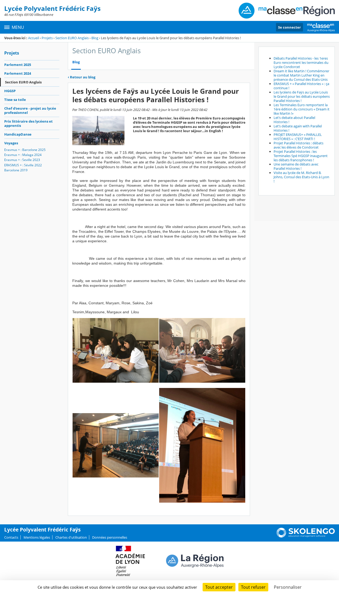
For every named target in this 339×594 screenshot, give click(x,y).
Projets (47, 37)
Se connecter (289, 27)
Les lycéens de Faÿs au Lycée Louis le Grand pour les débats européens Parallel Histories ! (302, 96)
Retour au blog (81, 77)
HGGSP (10, 90)
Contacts (11, 537)
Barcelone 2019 (16, 170)
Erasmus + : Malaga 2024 (23, 155)
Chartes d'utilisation (71, 537)
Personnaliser (288, 587)
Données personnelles (109, 537)
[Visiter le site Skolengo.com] (305, 536)
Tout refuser (253, 587)
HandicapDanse (18, 134)
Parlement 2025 (17, 64)
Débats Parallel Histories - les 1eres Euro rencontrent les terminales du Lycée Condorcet (301, 62)
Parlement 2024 (17, 73)
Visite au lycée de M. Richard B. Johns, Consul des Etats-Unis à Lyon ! (301, 177)
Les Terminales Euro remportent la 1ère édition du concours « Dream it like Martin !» (301, 109)
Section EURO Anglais (72, 37)
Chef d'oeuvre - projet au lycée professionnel (30, 110)
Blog (94, 37)
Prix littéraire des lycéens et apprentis (28, 123)
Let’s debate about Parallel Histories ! (294, 119)
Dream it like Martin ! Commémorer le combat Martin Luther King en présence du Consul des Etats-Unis (301, 75)
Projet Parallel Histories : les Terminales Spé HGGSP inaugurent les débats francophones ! (301, 155)
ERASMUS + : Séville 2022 (23, 165)
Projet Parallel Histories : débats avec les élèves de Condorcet (298, 145)
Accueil (33, 37)
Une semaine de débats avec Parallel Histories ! (296, 166)
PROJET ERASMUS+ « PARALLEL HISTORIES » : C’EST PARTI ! (298, 136)
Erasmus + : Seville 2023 (22, 160)
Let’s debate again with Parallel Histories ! (298, 128)
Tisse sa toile (15, 99)
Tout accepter (219, 587)
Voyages (11, 143)
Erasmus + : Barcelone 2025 (25, 150)
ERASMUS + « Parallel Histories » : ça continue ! (301, 85)
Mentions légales (37, 537)
